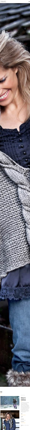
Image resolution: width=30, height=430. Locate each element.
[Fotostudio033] (3, 1)
